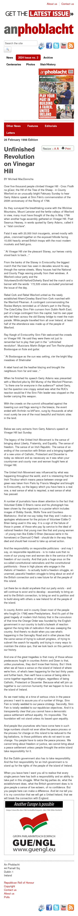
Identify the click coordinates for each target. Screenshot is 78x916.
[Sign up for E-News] (41, 46)
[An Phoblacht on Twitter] (55, 46)
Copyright (9, 886)
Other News (13, 126)
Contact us (67, 4)
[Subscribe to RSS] (70, 46)
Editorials (51, 126)
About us (52, 4)
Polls (7, 897)
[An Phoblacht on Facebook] (48, 46)
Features (32, 126)
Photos (30, 64)
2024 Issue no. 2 (28, 57)
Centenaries (13, 64)
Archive (48, 57)
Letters (10, 133)
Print (67, 148)
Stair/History (48, 64)
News (9, 57)
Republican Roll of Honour (19, 882)
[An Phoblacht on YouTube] (63, 46)
